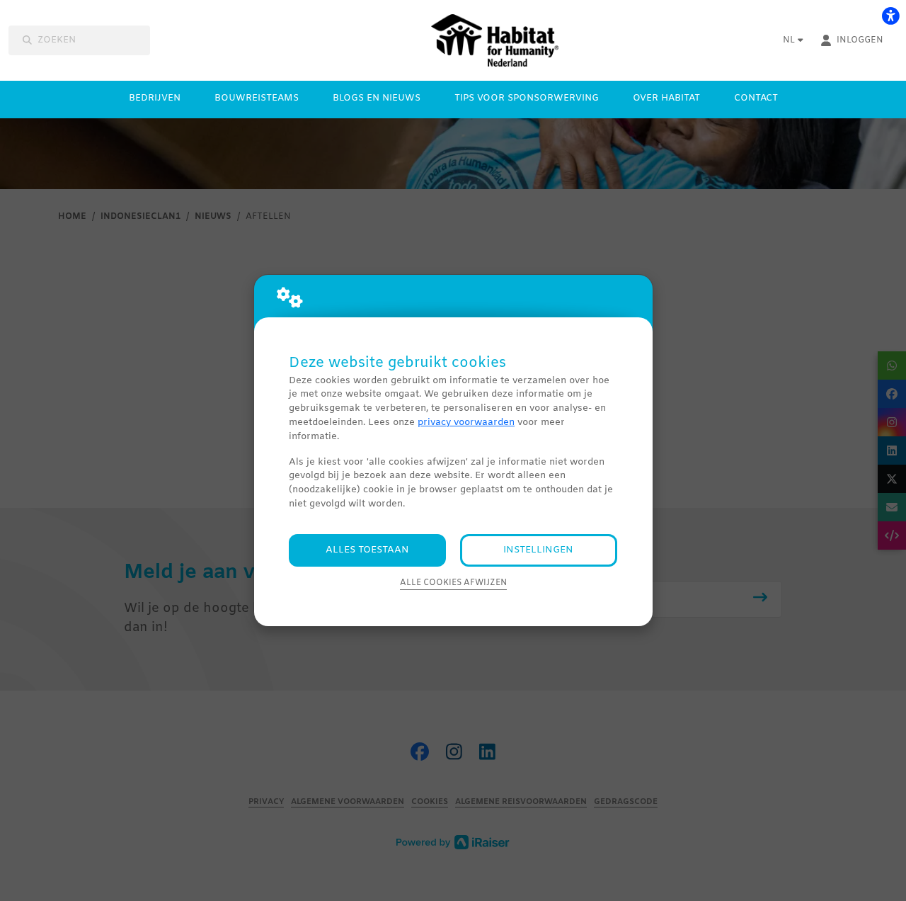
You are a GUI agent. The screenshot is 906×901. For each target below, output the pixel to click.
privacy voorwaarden (466, 422)
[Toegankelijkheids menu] (890, 15)
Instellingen (538, 550)
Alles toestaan (367, 550)
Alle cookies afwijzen (453, 583)
